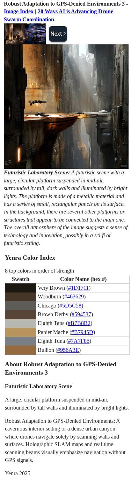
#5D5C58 (70, 306)
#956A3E (68, 350)
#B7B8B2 (79, 323)
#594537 (81, 314)
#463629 (74, 296)
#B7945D (82, 332)
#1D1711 (78, 288)
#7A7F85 (78, 341)
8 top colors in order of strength (39, 271)
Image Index (19, 11)
